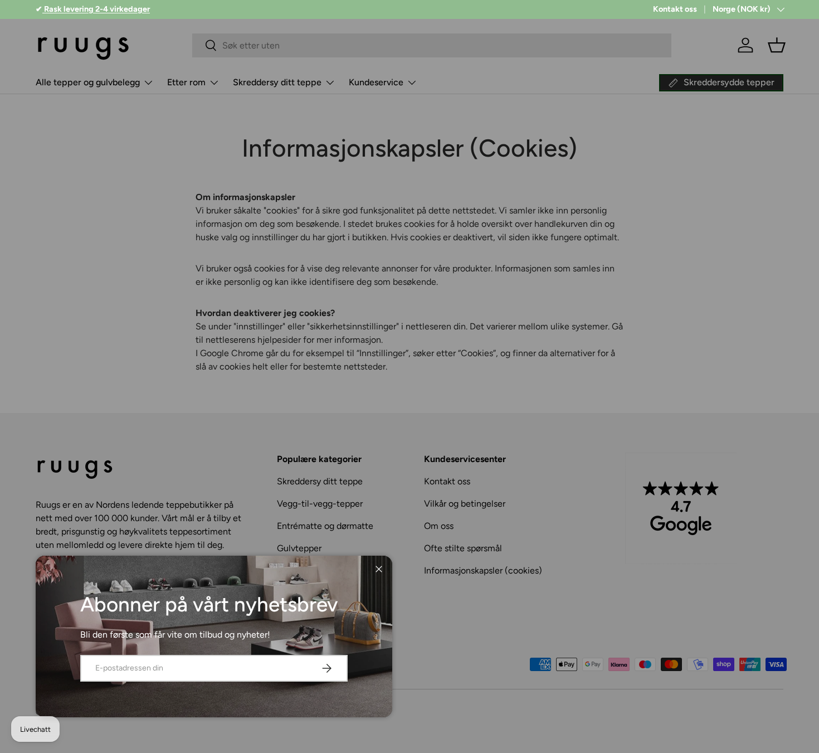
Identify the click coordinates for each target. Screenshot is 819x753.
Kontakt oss (675, 9)
